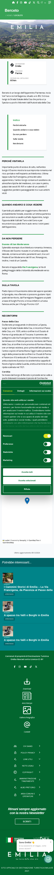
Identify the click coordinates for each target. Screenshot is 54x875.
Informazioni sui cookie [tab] (40, 391)
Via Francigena (30, 267)
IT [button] (42, 2)
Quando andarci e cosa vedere (26, 130)
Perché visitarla (19, 125)
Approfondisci (9, 594)
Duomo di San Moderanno (15, 244)
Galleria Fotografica (26, 717)
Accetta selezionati (27, 480)
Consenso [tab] (7, 391)
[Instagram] (21, 2)
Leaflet (6, 540)
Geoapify (23, 540)
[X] (34, 2)
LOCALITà (18, 15)
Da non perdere (19, 134)
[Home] (13, 2)
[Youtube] (25, 2)
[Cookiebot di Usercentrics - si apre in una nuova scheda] (39, 383)
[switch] (47, 444)
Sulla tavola (18, 139)
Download (27, 688)
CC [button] (49, 53)
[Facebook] (18, 2)
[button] (27, 501)
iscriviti (27, 821)
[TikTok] (30, 2)
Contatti (27, 731)
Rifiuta (27, 489)
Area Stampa (27, 703)
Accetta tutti (27, 472)
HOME (9, 15)
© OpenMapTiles (33, 540)
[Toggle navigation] (49, 2)
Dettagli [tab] (21, 391)
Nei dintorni (18, 143)
